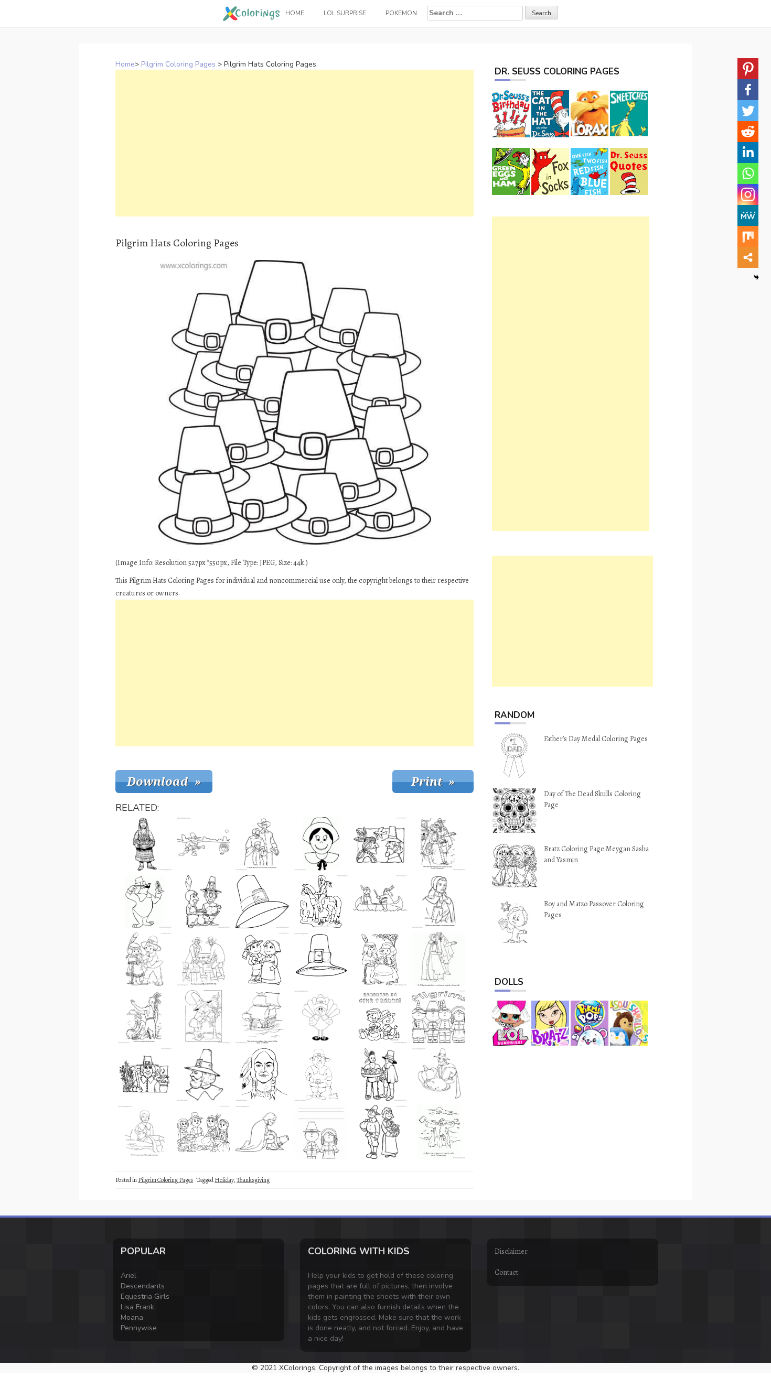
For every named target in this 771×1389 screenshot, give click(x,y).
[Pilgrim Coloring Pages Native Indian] (380, 901)
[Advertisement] (294, 143)
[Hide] (756, 277)
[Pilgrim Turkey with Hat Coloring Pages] (321, 1017)
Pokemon (401, 13)
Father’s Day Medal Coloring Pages (596, 739)
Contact (506, 1272)
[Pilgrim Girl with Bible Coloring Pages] (438, 901)
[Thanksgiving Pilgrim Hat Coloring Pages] (321, 959)
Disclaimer (511, 1251)
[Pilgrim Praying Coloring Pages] (438, 1132)
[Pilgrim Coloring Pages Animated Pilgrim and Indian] (203, 901)
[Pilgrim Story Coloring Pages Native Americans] (145, 1017)
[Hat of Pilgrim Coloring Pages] (262, 901)
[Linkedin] (747, 152)
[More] (747, 257)
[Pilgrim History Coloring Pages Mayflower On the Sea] (262, 1017)
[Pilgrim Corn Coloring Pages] (145, 901)
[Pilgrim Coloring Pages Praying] (262, 1132)
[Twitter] (747, 110)
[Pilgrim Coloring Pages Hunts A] (203, 844)
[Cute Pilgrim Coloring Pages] (262, 959)
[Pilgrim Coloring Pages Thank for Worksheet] (321, 1132)
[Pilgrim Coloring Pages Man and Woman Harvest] (380, 1132)
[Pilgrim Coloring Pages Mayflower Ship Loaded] (203, 959)
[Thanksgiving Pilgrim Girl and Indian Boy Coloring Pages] (380, 959)
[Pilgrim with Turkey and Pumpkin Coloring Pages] (438, 1074)
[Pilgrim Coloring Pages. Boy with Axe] (203, 1017)
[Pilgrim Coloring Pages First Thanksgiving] (438, 844)
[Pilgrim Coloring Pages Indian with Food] (380, 1074)
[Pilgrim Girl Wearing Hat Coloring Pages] (321, 844)
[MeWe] (747, 215)
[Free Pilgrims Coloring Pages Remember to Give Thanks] (380, 1017)
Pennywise (139, 1328)
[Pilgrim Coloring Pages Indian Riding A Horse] (321, 901)
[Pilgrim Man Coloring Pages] (203, 1074)
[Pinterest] (747, 68)
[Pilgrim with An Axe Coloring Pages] (321, 1074)
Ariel (128, 1276)
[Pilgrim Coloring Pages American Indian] (380, 844)
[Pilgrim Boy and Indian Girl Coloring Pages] (145, 959)
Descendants (143, 1286)
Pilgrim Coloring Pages (178, 64)
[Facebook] (747, 89)
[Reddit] (747, 131)
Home (125, 64)
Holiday (224, 1180)
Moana (132, 1317)
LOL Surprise (345, 13)
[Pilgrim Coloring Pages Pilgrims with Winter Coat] (438, 959)
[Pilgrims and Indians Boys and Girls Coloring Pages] (438, 1017)
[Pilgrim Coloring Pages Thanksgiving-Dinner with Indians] (203, 1132)
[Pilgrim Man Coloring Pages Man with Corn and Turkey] (145, 1074)
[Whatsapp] (747, 173)
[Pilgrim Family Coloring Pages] (262, 844)
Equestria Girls (145, 1296)
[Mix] (747, 236)
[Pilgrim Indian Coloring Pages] (262, 1074)
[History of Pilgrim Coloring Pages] (145, 1132)
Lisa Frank (137, 1307)
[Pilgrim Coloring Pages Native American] (145, 844)
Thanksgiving (253, 1180)
